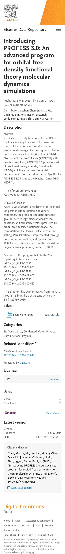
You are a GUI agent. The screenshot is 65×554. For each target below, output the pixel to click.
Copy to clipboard (21, 488)
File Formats (10, 525)
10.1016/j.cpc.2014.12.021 (19, 355)
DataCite (25, 363)
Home (7, 520)
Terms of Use (10, 534)
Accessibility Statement (38, 520)
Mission (49, 525)
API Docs (26, 525)
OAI (38, 525)
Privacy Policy (27, 534)
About (18, 520)
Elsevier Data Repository (25, 29)
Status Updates (11, 530)
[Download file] (57, 315)
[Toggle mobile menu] (58, 29)
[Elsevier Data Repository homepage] (11, 13)
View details (52, 413)
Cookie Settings (45, 534)
